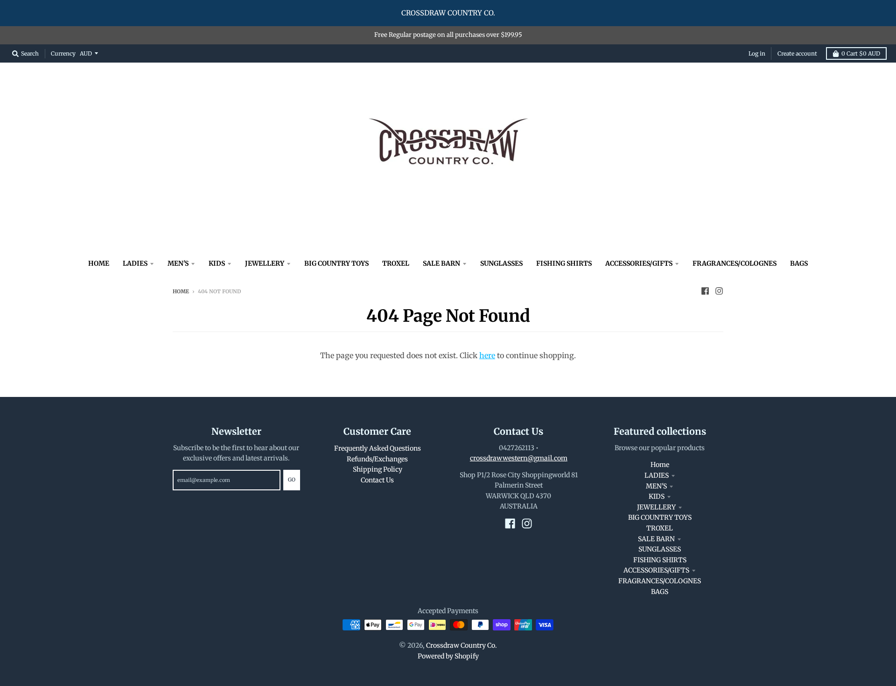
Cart (860, 53)
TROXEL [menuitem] (395, 263)
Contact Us (377, 480)
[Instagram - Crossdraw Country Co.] (719, 291)
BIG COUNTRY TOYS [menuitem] (336, 263)
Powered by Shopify (448, 656)
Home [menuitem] (98, 263)
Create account (797, 53)
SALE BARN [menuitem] (441, 263)
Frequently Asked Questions (377, 448)
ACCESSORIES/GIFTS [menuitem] (638, 263)
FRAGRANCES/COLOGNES (659, 581)
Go (291, 479)
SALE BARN (656, 539)
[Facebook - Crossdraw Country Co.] (705, 291)
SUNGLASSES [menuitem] (501, 263)
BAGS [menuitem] (799, 263)
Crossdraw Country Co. (461, 645)
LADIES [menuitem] (135, 263)
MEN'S (656, 486)
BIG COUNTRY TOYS (660, 517)
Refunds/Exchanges (377, 459)
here (487, 355)
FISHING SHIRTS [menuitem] (564, 263)
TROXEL (659, 528)
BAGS (659, 591)
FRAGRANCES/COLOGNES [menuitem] (735, 263)
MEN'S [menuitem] (178, 263)
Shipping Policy (377, 469)
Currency (63, 53)
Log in (757, 53)
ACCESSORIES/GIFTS (656, 570)
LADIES (656, 475)
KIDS (657, 496)
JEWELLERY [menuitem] (264, 263)
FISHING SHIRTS (659, 560)
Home (181, 291)
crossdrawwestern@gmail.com (518, 458)
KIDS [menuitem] (217, 263)
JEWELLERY (656, 507)
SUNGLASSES (659, 549)
